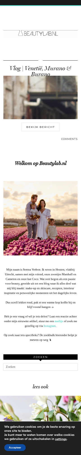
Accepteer (15, 447)
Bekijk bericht (40, 127)
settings (61, 439)
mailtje (59, 321)
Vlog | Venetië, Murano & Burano (40, 71)
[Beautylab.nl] (40, 24)
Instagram (50, 326)
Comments (69, 139)
